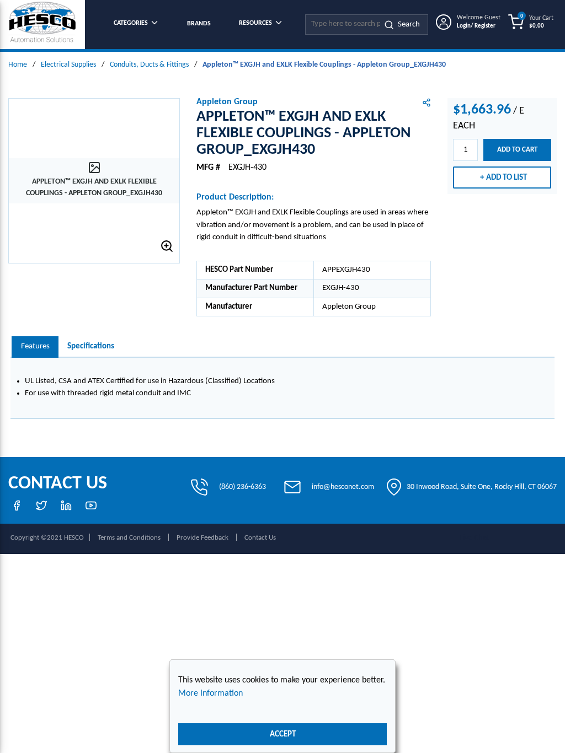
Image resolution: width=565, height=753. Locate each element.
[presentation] (35, 347)
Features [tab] (35, 346)
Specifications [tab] (90, 346)
